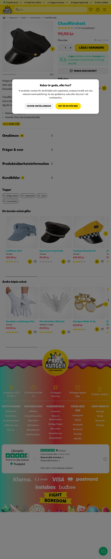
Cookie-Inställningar (39, 106)
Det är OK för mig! (68, 106)
